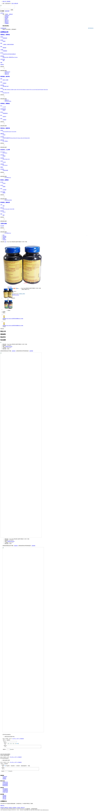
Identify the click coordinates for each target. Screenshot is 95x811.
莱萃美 (4, 192)
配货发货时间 (5, 785)
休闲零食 (2, 85)
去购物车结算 (3, 28)
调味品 (1, 167)
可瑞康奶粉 (5, 50)
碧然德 (4, 155)
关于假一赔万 (5, 792)
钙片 (8, 92)
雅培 (1, 46)
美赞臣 (1, 36)
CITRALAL (9, 89)
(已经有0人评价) (22, 293)
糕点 (1, 105)
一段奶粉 (4, 44)
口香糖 (6, 79)
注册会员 (4, 777)
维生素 (1, 91)
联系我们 (14, 807)
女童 (1, 204)
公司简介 (18, 807)
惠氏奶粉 (12, 44)
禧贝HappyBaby (6, 57)
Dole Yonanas (5, 165)
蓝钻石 (4, 110)
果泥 (1, 118)
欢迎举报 (31, 350)
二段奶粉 (8, 44)
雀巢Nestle (7, 74)
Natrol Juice (46, 89)
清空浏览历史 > (91, 28)
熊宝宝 (4, 79)
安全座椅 (2, 225)
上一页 (16, 738)
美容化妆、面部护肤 (5, 128)
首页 (3, 235)
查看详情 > (2, 805)
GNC (30, 89)
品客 (5, 86)
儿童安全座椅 (5, 170)
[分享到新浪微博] (8, 288)
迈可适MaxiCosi (8, 177)
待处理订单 (7, 15)
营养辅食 (2, 56)
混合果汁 (4, 116)
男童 (1, 213)
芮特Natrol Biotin (8, 101)
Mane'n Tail (7, 159)
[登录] (12, 3)
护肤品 (1, 130)
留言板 (4, 238)
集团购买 (4, 778)
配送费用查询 (5, 784)
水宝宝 (4, 134)
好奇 (8, 54)
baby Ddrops (2, 151)
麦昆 (3, 60)
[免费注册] (16, 3)
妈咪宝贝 (14, 54)
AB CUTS (19, 89)
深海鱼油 (4, 83)
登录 (7, 14)
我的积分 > (7, 22)
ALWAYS (4, 162)
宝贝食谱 (4, 189)
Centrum (27, 89)
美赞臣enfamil (7, 71)
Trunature (41, 89)
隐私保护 (6, 807)
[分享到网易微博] (13, 288)
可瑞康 (1, 49)
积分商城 (4, 236)
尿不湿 (1, 52)
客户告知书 (5, 776)
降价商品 (6, 17)
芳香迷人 (6, 141)
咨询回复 (6, 16)
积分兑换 (4, 798)
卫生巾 (1, 161)
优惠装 (4, 186)
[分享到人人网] (11, 288)
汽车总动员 (2, 59)
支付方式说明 (5, 783)
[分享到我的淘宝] (15, 288)
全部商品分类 (4, 32)
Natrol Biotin (5, 92)
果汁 (1, 115)
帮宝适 (10, 54)
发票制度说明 (5, 791)
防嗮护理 (2, 133)
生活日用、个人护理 (5, 149)
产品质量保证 (5, 789)
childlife (12, 89)
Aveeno (4, 159)
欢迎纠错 (13, 350)
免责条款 (2, 807)
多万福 (1, 182)
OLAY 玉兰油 (5, 131)
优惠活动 (4, 237)
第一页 (14, 738)
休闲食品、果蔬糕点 (5, 103)
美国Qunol (7, 99)
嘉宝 (1, 188)
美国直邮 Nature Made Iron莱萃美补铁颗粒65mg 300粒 (13, 318)
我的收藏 (4, 796)
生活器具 (2, 169)
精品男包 (2, 210)
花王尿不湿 (5, 54)
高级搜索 (8, 1)
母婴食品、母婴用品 (5, 34)
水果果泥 (4, 119)
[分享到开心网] (14, 288)
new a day (33, 89)
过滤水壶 (2, 154)
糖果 (1, 78)
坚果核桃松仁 (5, 113)
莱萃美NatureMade (15, 294)
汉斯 (7, 86)
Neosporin (9, 131)
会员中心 (2, 13)
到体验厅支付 (5, 782)
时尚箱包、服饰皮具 (5, 202)
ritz (3, 106)
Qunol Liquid (37, 89)
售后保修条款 (5, 788)
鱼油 (1, 81)
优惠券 (6, 18)
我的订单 (4, 1)
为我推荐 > (7, 23)
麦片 (3, 89)
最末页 (22, 738)
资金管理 (4, 795)
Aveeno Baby (14, 131)
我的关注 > (7, 21)
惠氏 (1, 43)
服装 (3, 205)
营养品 (1, 88)
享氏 (5, 89)
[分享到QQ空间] (9, 288)
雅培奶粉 (4, 47)
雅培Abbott (7, 72)
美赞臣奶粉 (5, 38)
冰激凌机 (2, 164)
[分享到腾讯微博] (10, 288)
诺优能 (1, 40)
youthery (15, 89)
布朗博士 (2, 64)
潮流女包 (2, 207)
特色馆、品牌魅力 (4, 179)
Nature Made (2, 191)
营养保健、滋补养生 (5, 76)
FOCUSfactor (23, 89)
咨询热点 (10, 807)
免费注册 (11, 14)
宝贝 (5, 106)
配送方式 (23, 807)
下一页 (19, 738)
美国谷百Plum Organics (13, 57)
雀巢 (1, 62)
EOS (3, 141)
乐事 (3, 86)
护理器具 (2, 136)
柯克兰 (1, 112)
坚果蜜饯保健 (3, 108)
